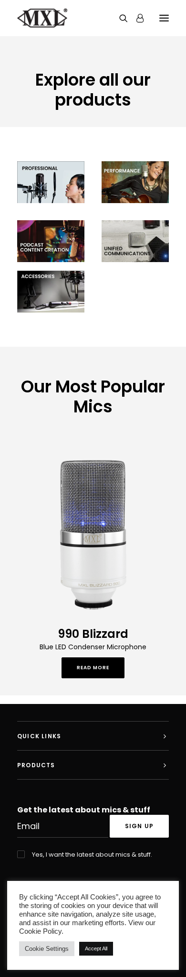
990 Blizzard (93, 634)
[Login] (136, 18)
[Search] (119, 18)
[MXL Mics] (42, 18)
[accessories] (50, 292)
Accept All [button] (96, 948)
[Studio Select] (50, 182)
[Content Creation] (50, 241)
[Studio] (135, 182)
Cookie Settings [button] (47, 948)
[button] (164, 18)
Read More (93, 667)
